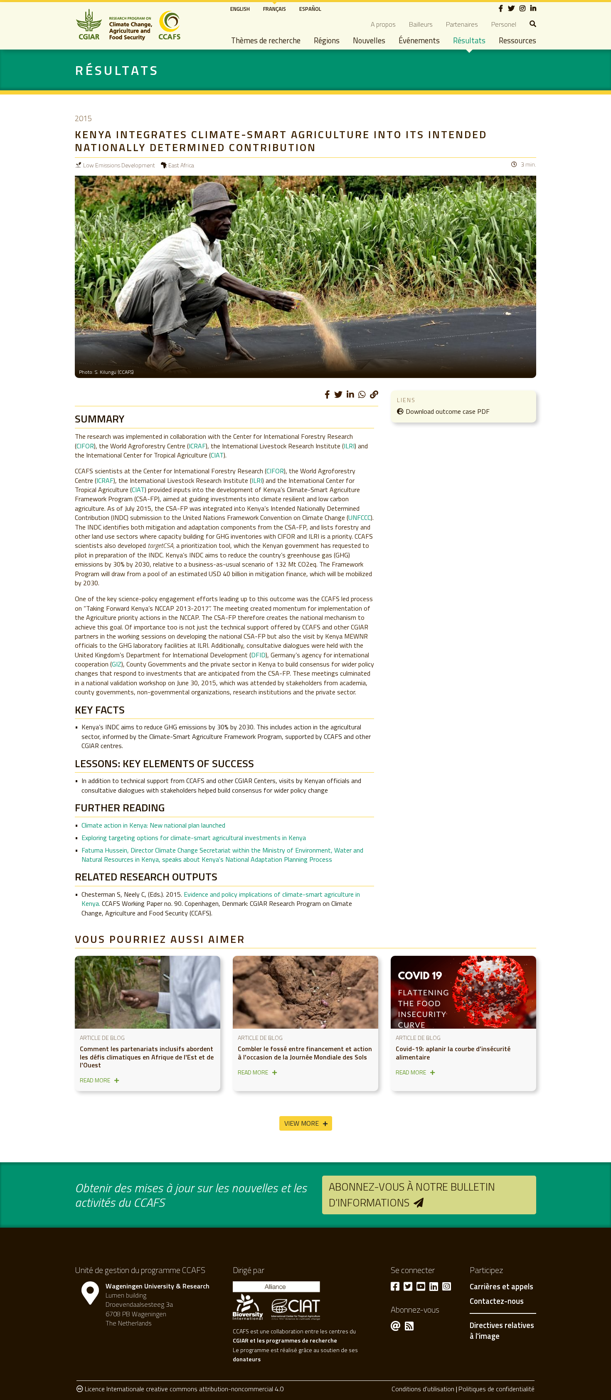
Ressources (517, 40)
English (240, 9)
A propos (383, 24)
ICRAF (197, 446)
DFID (258, 655)
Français (274, 9)
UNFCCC (359, 517)
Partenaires (462, 24)
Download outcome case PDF (448, 411)
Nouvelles (369, 40)
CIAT (217, 455)
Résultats (469, 40)
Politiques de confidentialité (496, 1388)
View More (301, 1123)
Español (310, 9)
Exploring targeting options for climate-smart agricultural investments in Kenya (193, 838)
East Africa (181, 165)
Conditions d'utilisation (423, 1388)
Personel (503, 24)
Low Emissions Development (119, 165)
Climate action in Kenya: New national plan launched (154, 825)
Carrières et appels (501, 1286)
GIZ (116, 664)
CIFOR (85, 446)
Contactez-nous (497, 1301)
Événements (419, 40)
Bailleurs (421, 24)
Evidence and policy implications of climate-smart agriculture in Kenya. (220, 898)
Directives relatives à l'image (502, 1330)
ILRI (349, 446)
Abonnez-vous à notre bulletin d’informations (412, 1195)
